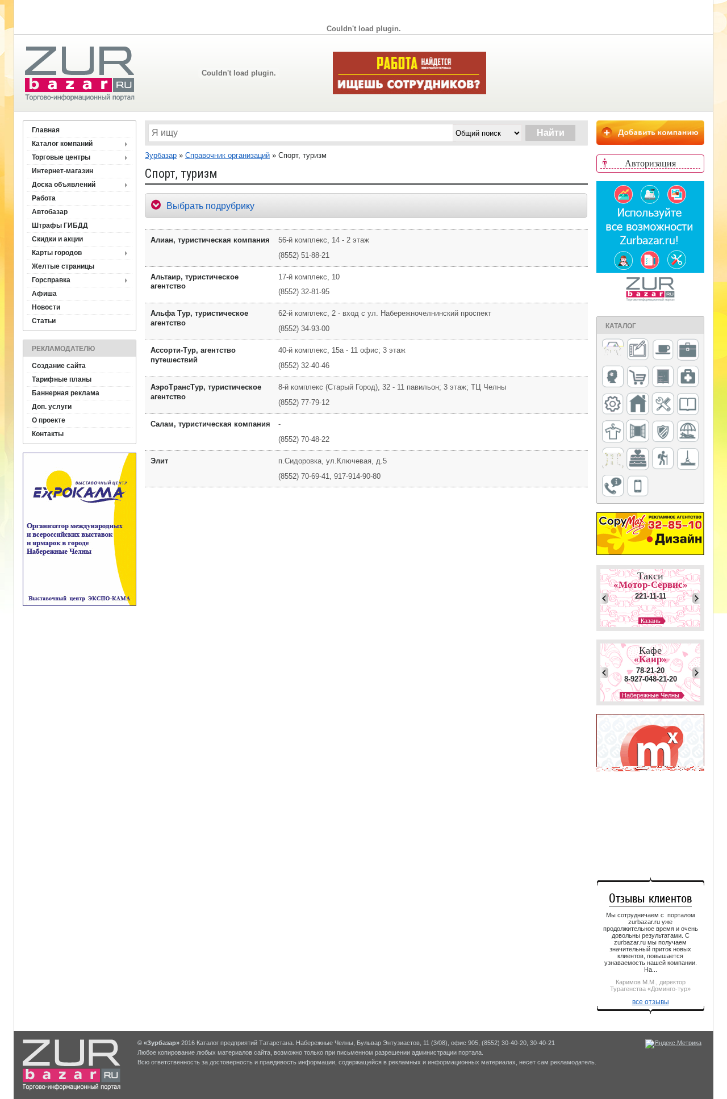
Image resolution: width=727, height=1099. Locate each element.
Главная (46, 130)
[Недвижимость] (637, 404)
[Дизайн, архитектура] (637, 350)
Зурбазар (161, 155)
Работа (44, 198)
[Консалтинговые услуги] (687, 350)
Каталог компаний (62, 144)
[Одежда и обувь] (612, 432)
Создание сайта (59, 366)
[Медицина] (687, 377)
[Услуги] (612, 486)
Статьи (44, 321)
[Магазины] (637, 377)
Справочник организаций (227, 155)
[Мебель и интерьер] (662, 377)
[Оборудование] (662, 404)
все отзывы (650, 1002)
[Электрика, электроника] (637, 487)
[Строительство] (687, 460)
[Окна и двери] (637, 431)
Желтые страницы (63, 266)
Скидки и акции (57, 239)
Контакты (48, 434)
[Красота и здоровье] (612, 377)
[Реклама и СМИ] (612, 459)
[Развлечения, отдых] (687, 432)
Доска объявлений (63, 185)
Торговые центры (61, 157)
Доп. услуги (52, 407)
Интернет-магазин (62, 171)
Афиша (44, 294)
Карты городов (57, 253)
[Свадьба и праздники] (637, 459)
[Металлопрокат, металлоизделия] (612, 405)
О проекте (48, 420)
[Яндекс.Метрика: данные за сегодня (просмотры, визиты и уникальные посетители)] (673, 1043)
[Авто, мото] (612, 351)
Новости (46, 307)
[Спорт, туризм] (662, 459)
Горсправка (51, 280)
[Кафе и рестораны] (662, 351)
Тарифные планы (61, 379)
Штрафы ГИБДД (60, 225)
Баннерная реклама (65, 393)
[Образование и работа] (687, 404)
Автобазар (50, 212)
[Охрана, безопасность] (662, 432)
